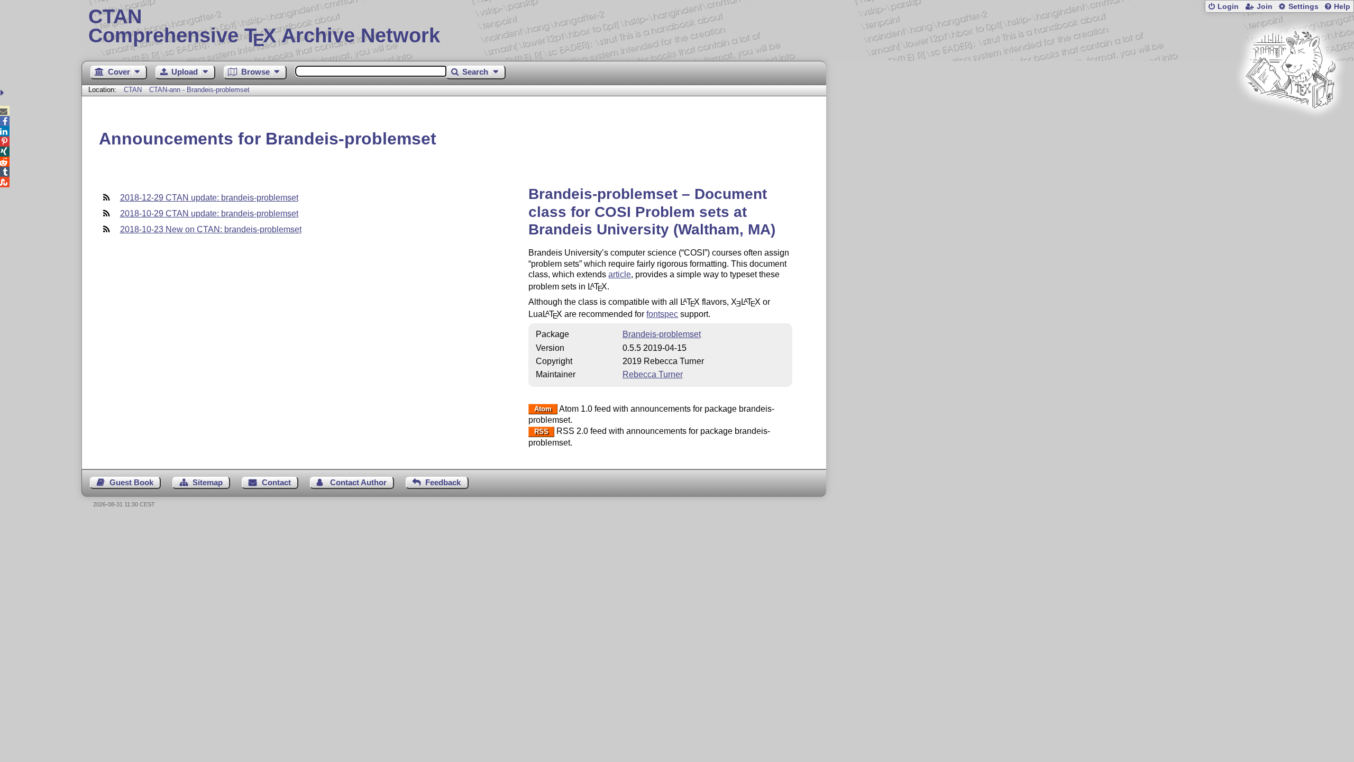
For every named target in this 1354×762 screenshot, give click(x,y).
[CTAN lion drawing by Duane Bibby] (1290, 128)
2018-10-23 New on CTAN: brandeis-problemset (210, 229)
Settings (1303, 7)
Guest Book (131, 482)
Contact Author (358, 482)
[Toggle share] (3, 93)
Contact (276, 482)
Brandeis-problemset (662, 334)
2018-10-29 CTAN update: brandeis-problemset (209, 213)
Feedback (443, 482)
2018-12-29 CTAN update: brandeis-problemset (209, 197)
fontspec (662, 314)
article (619, 274)
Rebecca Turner (653, 374)
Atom (543, 409)
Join (1265, 7)
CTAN (133, 90)
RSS (541, 432)
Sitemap (208, 482)
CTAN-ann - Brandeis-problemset (199, 90)
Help (1342, 7)
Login (1228, 7)
